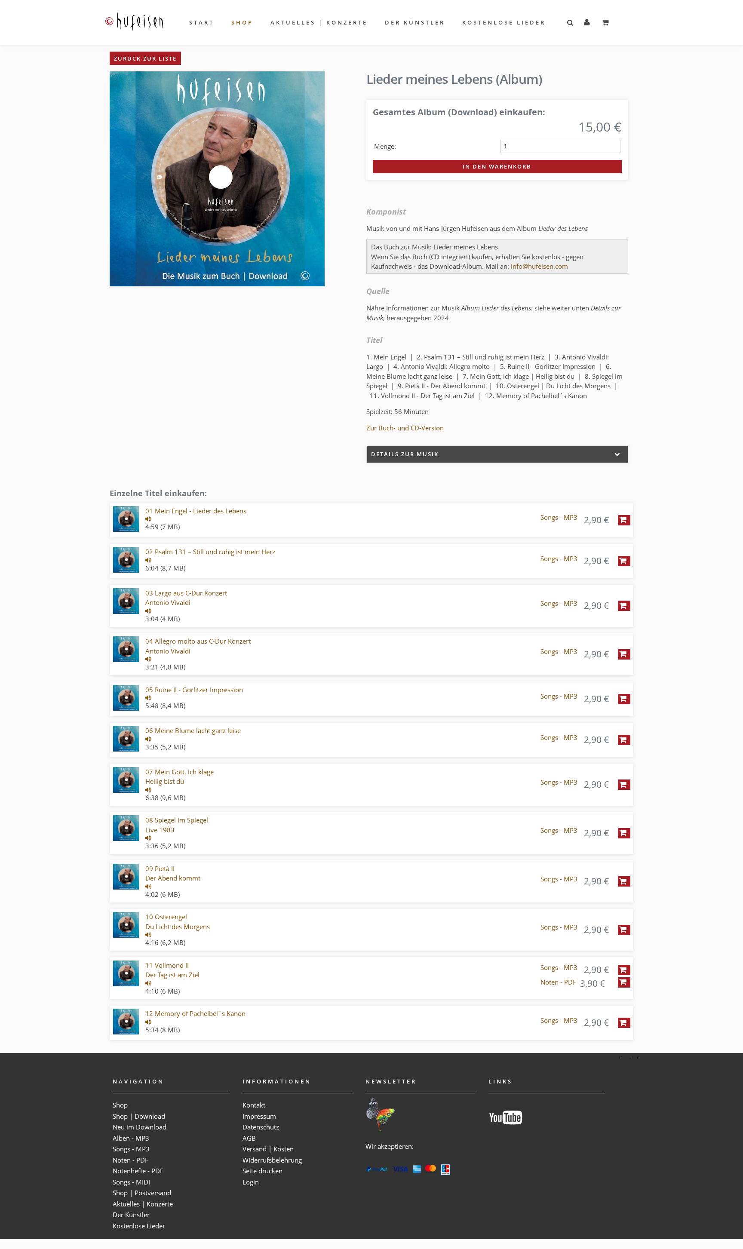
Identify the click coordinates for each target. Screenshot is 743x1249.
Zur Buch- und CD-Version (405, 427)
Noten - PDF (558, 982)
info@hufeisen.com (539, 266)
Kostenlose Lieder (504, 22)
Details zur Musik (405, 454)
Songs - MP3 (558, 517)
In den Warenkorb (497, 166)
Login (251, 1182)
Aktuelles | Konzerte (319, 22)
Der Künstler (415, 22)
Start (201, 22)
